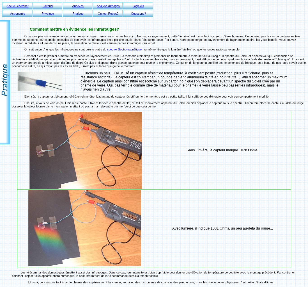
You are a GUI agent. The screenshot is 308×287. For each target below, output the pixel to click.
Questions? (138, 13)
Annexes (78, 6)
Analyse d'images (108, 6)
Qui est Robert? (108, 13)
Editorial (47, 6)
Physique (48, 13)
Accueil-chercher (17, 6)
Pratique (78, 13)
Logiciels (138, 6)
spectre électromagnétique (124, 49)
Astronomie (17, 13)
